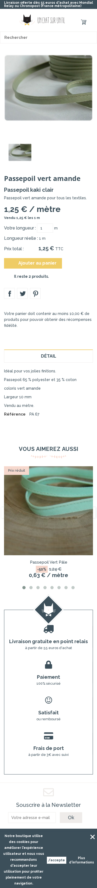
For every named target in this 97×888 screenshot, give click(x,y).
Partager (9, 293)
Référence (15, 414)
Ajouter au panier (33, 263)
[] (91, 37)
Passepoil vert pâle (48, 562)
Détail (48, 356)
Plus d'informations (81, 860)
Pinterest (35, 293)
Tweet (22, 293)
